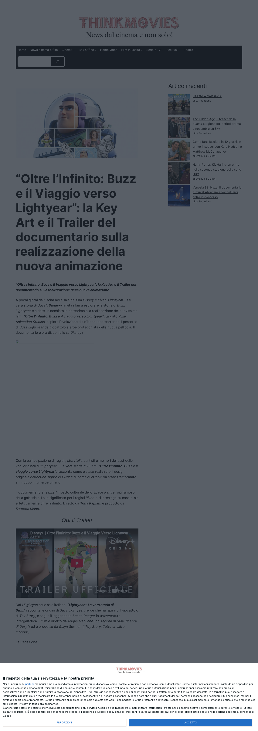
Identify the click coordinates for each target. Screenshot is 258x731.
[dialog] (129, 697)
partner (29, 684)
